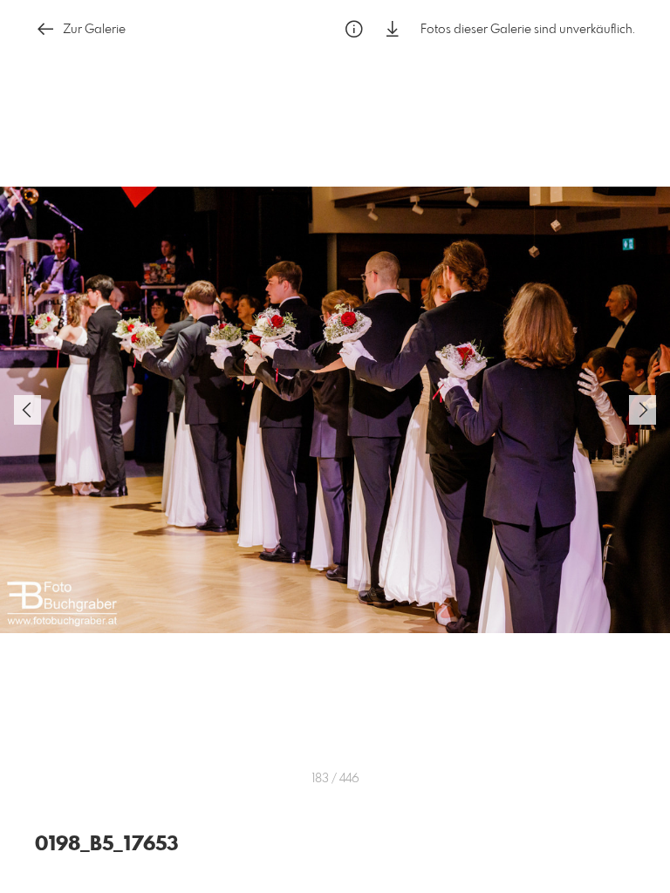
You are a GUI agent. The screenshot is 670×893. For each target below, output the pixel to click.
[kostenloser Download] (392, 29)
